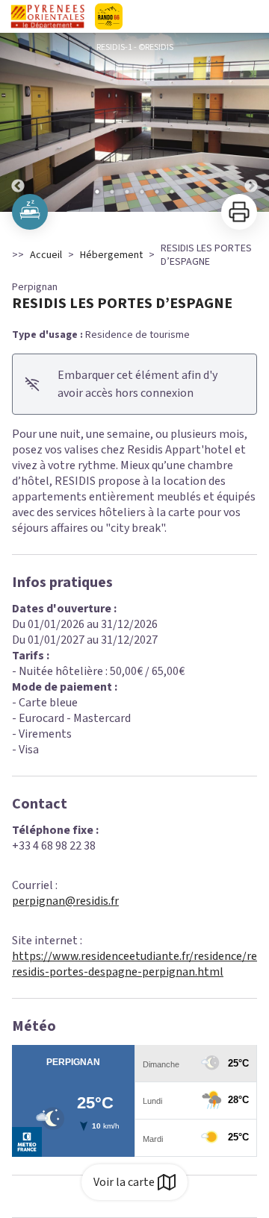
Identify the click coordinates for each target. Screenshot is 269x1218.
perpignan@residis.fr (65, 901)
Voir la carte (124, 1182)
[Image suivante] (251, 122)
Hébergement (111, 255)
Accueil (46, 255)
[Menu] (253, 16)
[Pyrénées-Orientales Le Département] (134, 16)
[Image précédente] (18, 122)
